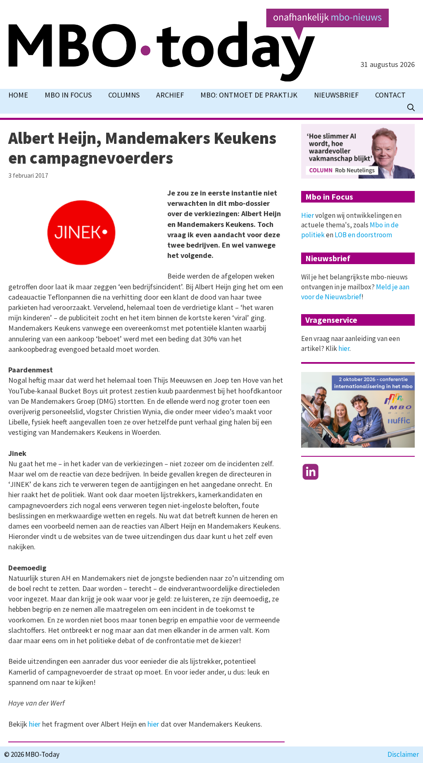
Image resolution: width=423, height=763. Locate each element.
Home (18, 95)
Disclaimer (403, 754)
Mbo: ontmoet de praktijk (248, 95)
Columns (124, 95)
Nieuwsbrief (336, 95)
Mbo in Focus (68, 95)
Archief (170, 95)
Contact (390, 95)
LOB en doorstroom (363, 234)
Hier (307, 215)
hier (35, 724)
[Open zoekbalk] (411, 107)
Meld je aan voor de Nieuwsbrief (355, 291)
